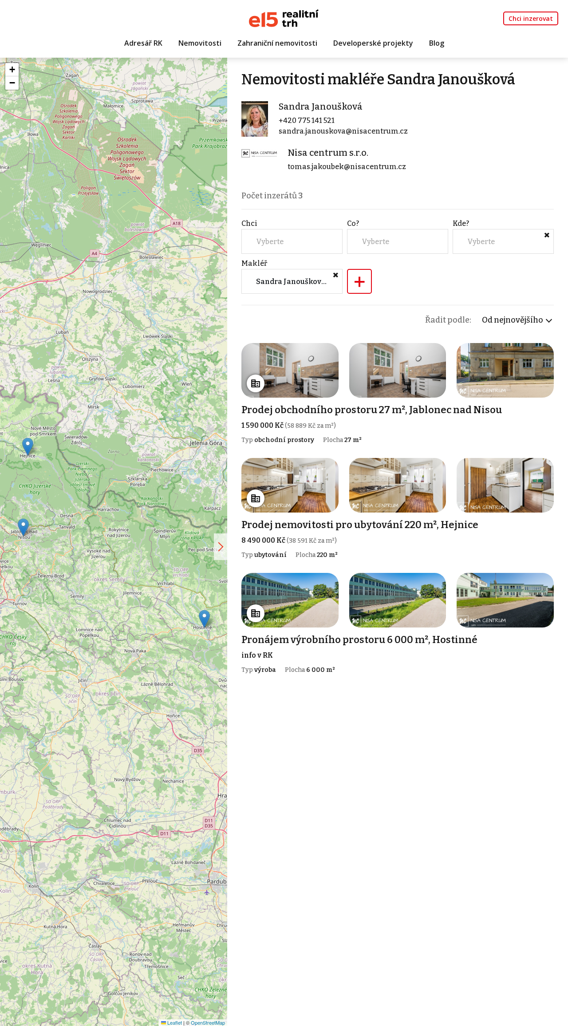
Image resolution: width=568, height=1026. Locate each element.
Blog (436, 43)
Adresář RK (143, 43)
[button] (204, 619)
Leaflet (174, 1022)
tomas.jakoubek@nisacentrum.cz (347, 166)
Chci (249, 223)
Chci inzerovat (531, 18)
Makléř (254, 263)
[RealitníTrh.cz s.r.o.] (284, 17)
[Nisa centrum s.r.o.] (259, 152)
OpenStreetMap (208, 1022)
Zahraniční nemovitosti (277, 43)
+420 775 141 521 (307, 120)
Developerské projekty (373, 43)
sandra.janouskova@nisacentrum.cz (343, 131)
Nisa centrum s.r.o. (328, 152)
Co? (353, 223)
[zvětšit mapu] (220, 546)
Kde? (461, 223)
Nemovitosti (199, 43)
